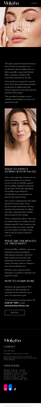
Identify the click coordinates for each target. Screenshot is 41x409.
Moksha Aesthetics (13, 406)
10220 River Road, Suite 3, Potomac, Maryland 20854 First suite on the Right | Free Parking (20, 358)
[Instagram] (5, 387)
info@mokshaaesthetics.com (16, 353)
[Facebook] (10, 387)
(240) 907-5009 (9, 351)
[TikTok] (15, 387)
